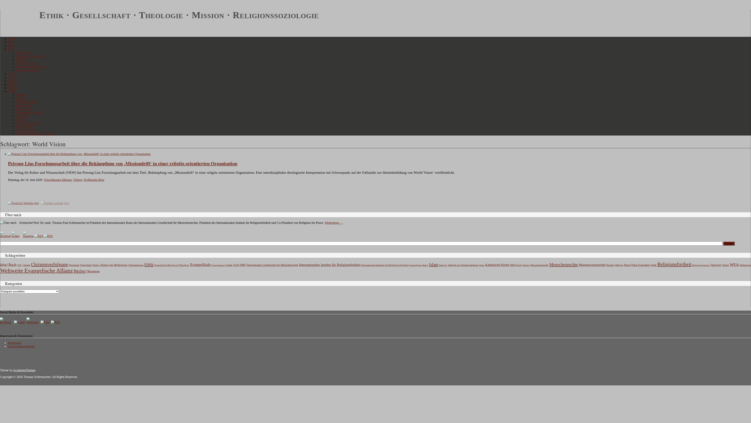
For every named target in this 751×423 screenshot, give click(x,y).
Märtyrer (619, 265)
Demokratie (74, 265)
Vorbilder (21, 95)
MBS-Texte (516, 265)
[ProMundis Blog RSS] (48, 236)
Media (12, 84)
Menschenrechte (563, 264)
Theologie (715, 265)
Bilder (12, 91)
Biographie (23, 52)
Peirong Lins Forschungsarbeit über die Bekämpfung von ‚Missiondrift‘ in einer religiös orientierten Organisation (122, 163)
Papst (627, 265)
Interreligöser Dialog (419, 265)
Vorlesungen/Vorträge (29, 112)
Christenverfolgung (49, 264)
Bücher (12, 80)
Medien (526, 265)
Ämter (12, 73)
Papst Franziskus (640, 265)
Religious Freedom (700, 265)
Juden (481, 265)
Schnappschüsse (26, 130)
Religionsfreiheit (674, 264)
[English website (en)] (55, 203)
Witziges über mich (28, 123)
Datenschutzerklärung (21, 346)
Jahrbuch (443, 265)
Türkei (725, 265)
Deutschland (86, 265)
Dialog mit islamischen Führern (35, 133)
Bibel (4, 265)
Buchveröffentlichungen (31, 66)
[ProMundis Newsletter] (38, 236)
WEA (734, 264)
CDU (19, 265)
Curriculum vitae (26, 63)
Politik (653, 265)
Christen (26, 265)
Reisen (12, 45)
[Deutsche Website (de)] (23, 203)
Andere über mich (27, 70)
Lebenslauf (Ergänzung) (31, 56)
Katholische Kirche (497, 265)
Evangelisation (218, 265)
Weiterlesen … (334, 222)
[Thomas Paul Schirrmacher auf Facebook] (5, 236)
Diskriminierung (136, 265)
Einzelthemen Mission (58, 180)
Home (12, 38)
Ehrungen (22, 59)
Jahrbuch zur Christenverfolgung (463, 265)
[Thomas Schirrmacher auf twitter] (20, 322)
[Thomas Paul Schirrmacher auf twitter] (17, 236)
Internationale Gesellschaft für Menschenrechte (272, 265)
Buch (12, 265)
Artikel (12, 77)
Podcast (13, 87)
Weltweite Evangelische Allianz (36, 270)
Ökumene (93, 271)
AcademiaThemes (24, 370)
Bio (10, 49)
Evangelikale (200, 264)
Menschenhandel (539, 265)
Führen (77, 180)
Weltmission (745, 265)
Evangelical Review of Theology (171, 265)
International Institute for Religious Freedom (385, 265)
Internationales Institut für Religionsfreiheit (330, 265)
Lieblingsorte (24, 105)
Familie (229, 265)
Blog (11, 42)
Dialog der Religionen (114, 265)
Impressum (14, 342)
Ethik (149, 264)
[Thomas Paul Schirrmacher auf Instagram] (28, 236)
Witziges (21, 119)
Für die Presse (24, 126)
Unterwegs (22, 116)
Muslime (610, 265)
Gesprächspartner (26, 102)
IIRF (243, 265)
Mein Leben (23, 109)
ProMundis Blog (94, 180)
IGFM (236, 265)
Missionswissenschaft (592, 265)
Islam (433, 264)
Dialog (96, 265)
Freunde (21, 98)
